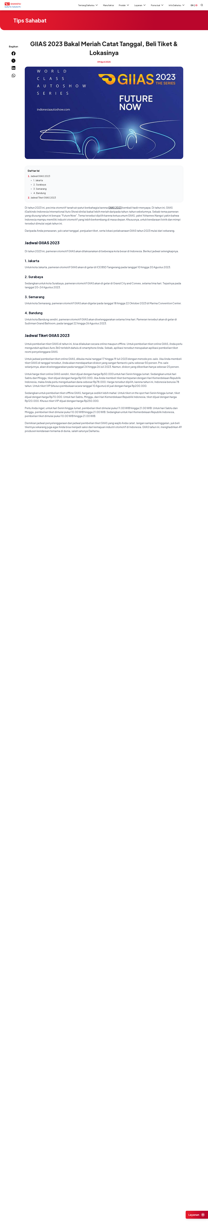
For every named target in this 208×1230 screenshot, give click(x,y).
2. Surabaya (39, 184)
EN (192, 5)
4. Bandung (39, 193)
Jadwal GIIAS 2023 (40, 176)
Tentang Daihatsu (86, 5)
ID (196, 5)
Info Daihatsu (175, 5)
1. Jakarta (38, 180)
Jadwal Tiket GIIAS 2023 (43, 197)
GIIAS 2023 (115, 207)
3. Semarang (40, 188)
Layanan (138, 5)
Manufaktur (108, 5)
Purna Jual (155, 5)
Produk (122, 5)
